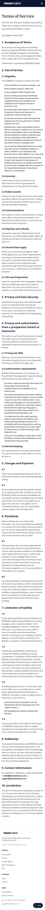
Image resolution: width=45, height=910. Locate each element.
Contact (4, 882)
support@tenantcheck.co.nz (10, 904)
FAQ (3, 868)
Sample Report (7, 861)
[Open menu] (42, 3)
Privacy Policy (6, 892)
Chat (39, 905)
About (4, 878)
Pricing (4, 858)
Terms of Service (8, 895)
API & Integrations (8, 865)
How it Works (6, 854)
